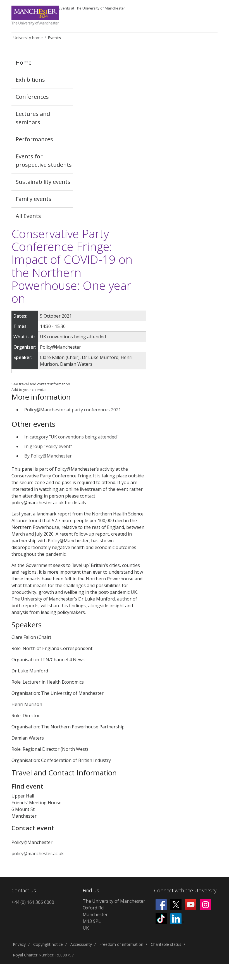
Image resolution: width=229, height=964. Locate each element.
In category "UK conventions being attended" (71, 437)
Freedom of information (121, 944)
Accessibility (81, 944)
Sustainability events (43, 182)
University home (28, 37)
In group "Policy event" (48, 446)
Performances (34, 139)
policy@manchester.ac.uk (37, 853)
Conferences (32, 96)
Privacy (19, 944)
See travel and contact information (40, 383)
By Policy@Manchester (48, 456)
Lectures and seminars (33, 118)
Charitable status (166, 944)
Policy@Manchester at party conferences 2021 (72, 410)
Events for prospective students (44, 160)
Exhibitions (30, 79)
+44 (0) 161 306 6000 (32, 902)
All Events (28, 216)
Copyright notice (48, 944)
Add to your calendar (29, 389)
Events (92, 8)
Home (24, 62)
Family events (33, 199)
